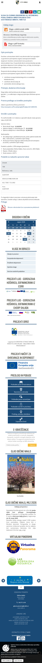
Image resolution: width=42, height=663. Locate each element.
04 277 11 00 (22, 602)
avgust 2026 (21, 222)
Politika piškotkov (21, 657)
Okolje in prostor (13, 254)
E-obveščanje (21, 430)
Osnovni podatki (21, 592)
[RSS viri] (23, 638)
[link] (22, 12)
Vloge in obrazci (21, 249)
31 (25, 228)
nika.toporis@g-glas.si (19, 516)
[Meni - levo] (2, 2)
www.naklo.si (21, 608)
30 (20, 228)
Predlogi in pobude (21, 375)
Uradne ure (21, 614)
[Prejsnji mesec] (8, 222)
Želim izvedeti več (7, 660)
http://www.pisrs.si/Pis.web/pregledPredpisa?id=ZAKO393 (19, 107)
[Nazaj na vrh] (21, 587)
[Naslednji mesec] (33, 222)
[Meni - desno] (40, 2)
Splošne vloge (12, 267)
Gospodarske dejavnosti (15, 258)
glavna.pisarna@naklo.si (21, 606)
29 (17, 228)
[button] (3, 580)
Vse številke (20, 496)
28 (13, 228)
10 (8, 233)
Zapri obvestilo (18, 660)
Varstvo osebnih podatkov (16, 271)
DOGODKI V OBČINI (21, 217)
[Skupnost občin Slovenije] (20, 580)
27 (8, 228)
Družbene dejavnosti (14, 263)
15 (29, 233)
